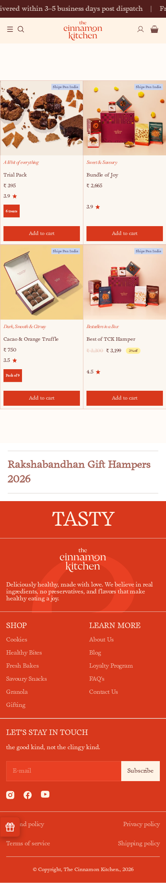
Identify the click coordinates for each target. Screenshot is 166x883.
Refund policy (25, 824)
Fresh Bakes (22, 666)
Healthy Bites (24, 653)
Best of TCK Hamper (110, 339)
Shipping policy (139, 843)
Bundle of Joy (102, 175)
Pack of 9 (13, 375)
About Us (101, 639)
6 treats (11, 211)
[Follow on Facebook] (28, 797)
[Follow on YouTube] (45, 796)
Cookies (16, 639)
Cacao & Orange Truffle (31, 339)
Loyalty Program (111, 666)
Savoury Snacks (26, 679)
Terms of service (28, 843)
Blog (95, 653)
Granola (17, 692)
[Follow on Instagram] (10, 797)
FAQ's (97, 679)
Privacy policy (141, 824)
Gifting (15, 705)
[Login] (140, 33)
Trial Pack (15, 175)
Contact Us (103, 692)
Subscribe (140, 771)
